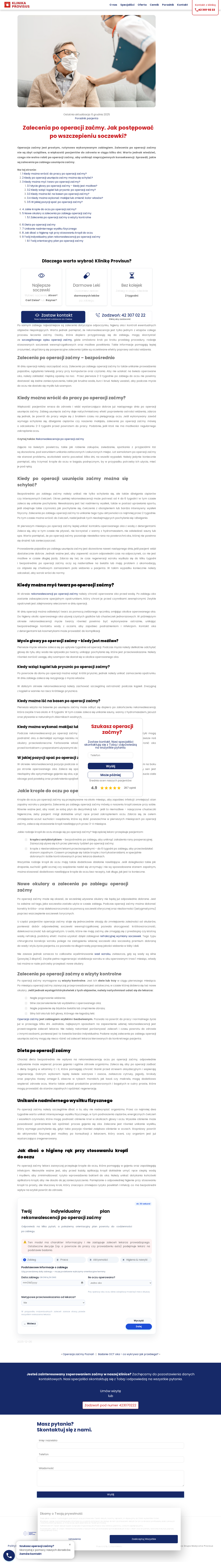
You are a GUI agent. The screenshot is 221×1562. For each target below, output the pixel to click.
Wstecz (30, 1323)
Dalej (139, 1326)
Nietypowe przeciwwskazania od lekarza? (48, 1297)
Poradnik (168, 5)
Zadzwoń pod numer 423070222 (110, 1405)
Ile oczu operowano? (101, 1277)
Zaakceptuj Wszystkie (144, 1539)
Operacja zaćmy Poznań (78, 1354)
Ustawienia (75, 1539)
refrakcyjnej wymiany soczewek (120, 936)
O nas (113, 5)
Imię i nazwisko (48, 1440)
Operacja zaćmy (28, 1019)
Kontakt (182, 5)
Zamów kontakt (30, 1554)
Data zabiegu (38, 1277)
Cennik (154, 5)
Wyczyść (139, 1320)
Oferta (142, 5)
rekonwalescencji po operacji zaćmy (54, 594)
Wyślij (110, 1494)
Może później (110, 775)
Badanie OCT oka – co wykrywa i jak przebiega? (128, 1354)
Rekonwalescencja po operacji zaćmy (60, 439)
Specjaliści (127, 5)
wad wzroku (102, 954)
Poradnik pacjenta (86, 118)
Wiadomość (46, 1468)
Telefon (44, 1454)
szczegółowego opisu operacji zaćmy (47, 340)
